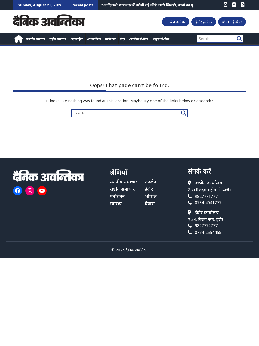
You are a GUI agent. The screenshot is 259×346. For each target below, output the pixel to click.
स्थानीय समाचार (35, 39)
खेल (122, 39)
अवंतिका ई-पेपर (138, 39)
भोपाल (151, 196)
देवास (150, 203)
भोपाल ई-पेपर (232, 21)
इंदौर (149, 189)
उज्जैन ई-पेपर (176, 21)
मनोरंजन (110, 39)
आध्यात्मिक (94, 39)
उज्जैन (150, 182)
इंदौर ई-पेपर (203, 21)
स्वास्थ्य (116, 203)
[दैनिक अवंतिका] (18, 38)
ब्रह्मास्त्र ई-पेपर (161, 39)
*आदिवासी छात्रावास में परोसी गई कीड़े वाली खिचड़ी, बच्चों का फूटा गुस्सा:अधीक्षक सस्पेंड (165, 5)
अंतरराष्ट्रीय (76, 39)
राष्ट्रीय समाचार (57, 39)
